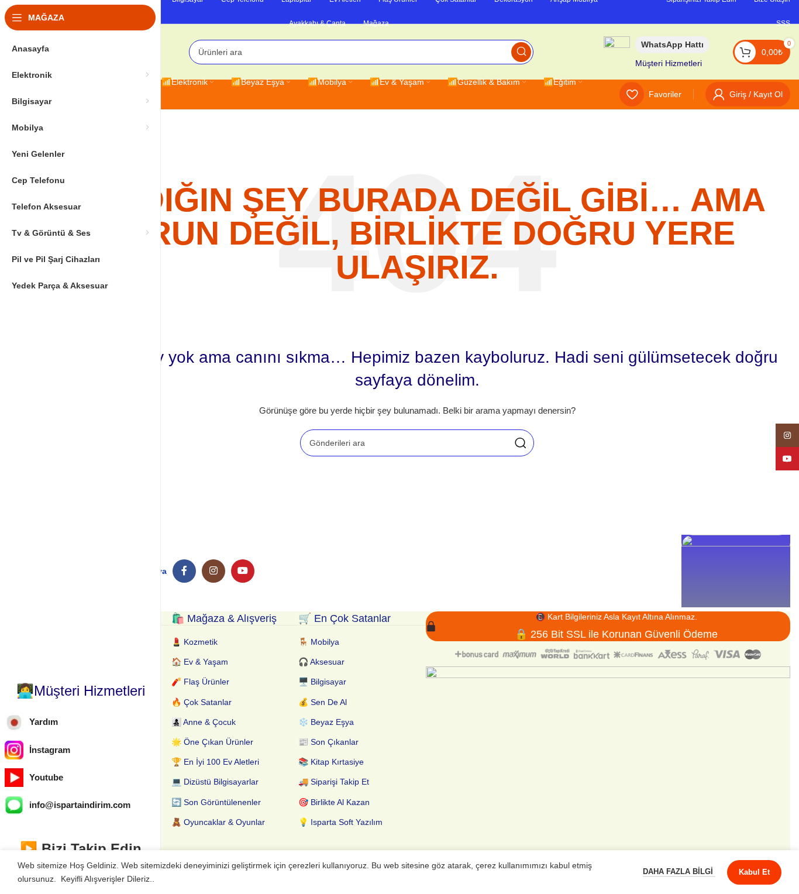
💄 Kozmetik (194, 642)
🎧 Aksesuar (321, 661)
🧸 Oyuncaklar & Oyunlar (218, 822)
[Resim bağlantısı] (735, 570)
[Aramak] (521, 52)
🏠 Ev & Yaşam (199, 661)
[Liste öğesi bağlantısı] (80, 722)
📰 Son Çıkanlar (328, 742)
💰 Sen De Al (322, 702)
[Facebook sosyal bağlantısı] (184, 571)
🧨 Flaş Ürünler (200, 681)
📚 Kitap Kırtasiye (331, 761)
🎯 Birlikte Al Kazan (334, 802)
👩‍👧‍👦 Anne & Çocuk (203, 722)
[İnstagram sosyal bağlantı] (213, 571)
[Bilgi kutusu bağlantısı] (657, 51)
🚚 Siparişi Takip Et (333, 781)
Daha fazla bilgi (679, 871)
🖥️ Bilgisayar (322, 681)
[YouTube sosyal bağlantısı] (242, 571)
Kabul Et (754, 872)
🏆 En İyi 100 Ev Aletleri (215, 761)
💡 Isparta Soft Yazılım (340, 822)
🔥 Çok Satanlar (201, 702)
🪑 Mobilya (318, 642)
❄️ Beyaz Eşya (326, 722)
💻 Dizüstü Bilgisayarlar (215, 781)
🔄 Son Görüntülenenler (216, 802)
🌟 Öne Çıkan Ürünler (212, 742)
